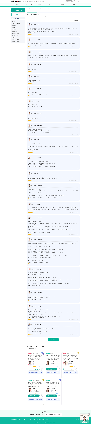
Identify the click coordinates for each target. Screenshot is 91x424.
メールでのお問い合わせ (54, 414)
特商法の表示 (14, 31)
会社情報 (13, 419)
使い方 (74, 4)
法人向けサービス (69, 1)
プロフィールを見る (34, 369)
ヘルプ (34, 419)
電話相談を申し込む (51, 369)
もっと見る (53, 339)
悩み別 (40, 4)
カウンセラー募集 (15, 39)
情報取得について (15, 33)
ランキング (51, 4)
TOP (17, 4)
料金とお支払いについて (17, 23)
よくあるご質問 (15, 35)
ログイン (18, 14)
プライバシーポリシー (23, 419)
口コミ (62, 4)
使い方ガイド (14, 21)
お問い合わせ (14, 37)
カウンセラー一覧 (28, 4)
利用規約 (14, 29)
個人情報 (14, 27)
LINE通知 (14, 25)
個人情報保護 (30, 419)
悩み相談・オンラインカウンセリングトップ (35, 8)
